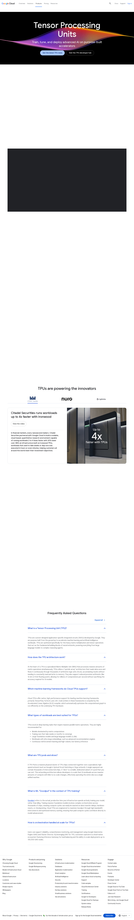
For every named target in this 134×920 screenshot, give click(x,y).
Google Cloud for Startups (90, 900)
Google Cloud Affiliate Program (91, 863)
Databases (58, 866)
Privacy (16, 915)
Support (122, 3)
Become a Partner (114, 870)
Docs (116, 3)
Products (39, 3)
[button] (93, 106)
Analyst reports (8, 887)
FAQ (105, 83)
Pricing (46, 3)
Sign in (130, 3)
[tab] (32, 399)
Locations (6, 880)
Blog (4, 893)
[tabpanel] (67, 526)
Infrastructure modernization (64, 863)
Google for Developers (88, 897)
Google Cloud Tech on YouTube (118, 890)
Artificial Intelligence (61, 876)
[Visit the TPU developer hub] (80, 52)
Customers (80, 83)
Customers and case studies (12, 883)
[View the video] (18, 423)
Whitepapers (7, 890)
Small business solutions (63, 893)
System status (86, 903)
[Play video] (40, 115)
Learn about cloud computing (91, 876)
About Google (7, 915)
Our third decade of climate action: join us (59, 915)
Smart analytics (60, 873)
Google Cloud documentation (91, 866)
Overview (31, 83)
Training (84, 890)
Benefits (43, 83)
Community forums (114, 903)
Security (58, 880)
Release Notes (86, 907)
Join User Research (114, 897)
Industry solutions (61, 887)
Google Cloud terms (35, 915)
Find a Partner (112, 866)
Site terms (23, 915)
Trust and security (8, 866)
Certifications (85, 893)
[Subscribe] (109, 915)
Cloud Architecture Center (90, 887)
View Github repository (79, 333)
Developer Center (113, 880)
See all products (34, 870)
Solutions (30, 3)
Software (67, 83)
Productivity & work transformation (66, 883)
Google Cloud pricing (35, 863)
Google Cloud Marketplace (90, 873)
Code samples (86, 883)
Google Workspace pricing (37, 866)
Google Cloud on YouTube (116, 887)
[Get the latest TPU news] (52, 52)
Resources (94, 83)
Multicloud (6, 873)
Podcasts (111, 876)
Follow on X (111, 893)
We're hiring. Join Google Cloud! (118, 900)
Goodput (31, 801)
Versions (55, 83)
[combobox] (124, 915)
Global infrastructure (9, 876)
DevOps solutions (60, 890)
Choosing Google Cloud (10, 863)
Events (110, 873)
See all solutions (60, 897)
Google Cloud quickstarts (89, 870)
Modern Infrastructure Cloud (12, 870)
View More (66, 553)
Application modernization (64, 870)
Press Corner (112, 883)
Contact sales (112, 863)
